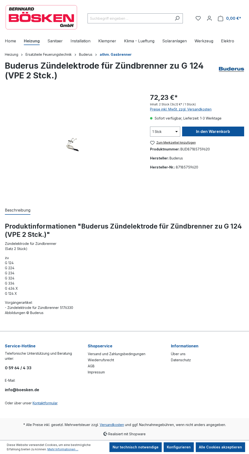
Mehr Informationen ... (62, 449)
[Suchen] (177, 18)
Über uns (178, 354)
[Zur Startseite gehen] (41, 17)
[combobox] (130, 18)
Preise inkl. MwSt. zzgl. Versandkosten (181, 109)
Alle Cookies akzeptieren (220, 447)
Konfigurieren (179, 447)
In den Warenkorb (213, 131)
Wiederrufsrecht (101, 360)
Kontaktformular (45, 403)
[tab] (17, 210)
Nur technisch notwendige (136, 447)
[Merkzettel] (198, 18)
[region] (72, 145)
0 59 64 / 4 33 (18, 367)
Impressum (96, 372)
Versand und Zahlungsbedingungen (116, 354)
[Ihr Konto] (209, 18)
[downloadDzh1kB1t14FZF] (72, 145)
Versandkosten (112, 425)
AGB (91, 366)
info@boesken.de (22, 389)
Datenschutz (181, 360)
